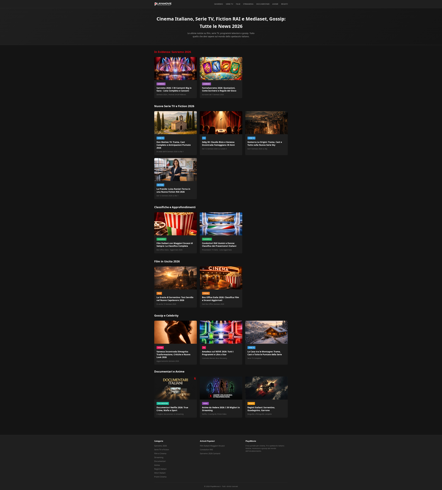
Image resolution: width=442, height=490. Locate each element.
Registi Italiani (160, 469)
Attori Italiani (160, 473)
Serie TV (229, 4)
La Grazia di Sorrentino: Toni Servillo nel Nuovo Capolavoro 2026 (175, 299)
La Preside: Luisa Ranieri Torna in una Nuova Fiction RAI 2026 (173, 190)
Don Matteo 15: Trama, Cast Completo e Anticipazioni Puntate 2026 (174, 145)
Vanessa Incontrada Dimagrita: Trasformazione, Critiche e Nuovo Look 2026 (173, 354)
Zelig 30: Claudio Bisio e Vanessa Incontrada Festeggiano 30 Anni (218, 143)
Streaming (248, 4)
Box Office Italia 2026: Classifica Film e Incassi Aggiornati (220, 299)
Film (238, 4)
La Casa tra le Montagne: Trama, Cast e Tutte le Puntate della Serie (264, 353)
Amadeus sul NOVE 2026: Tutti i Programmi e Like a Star (218, 353)
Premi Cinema (160, 476)
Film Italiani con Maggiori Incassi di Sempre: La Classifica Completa (175, 244)
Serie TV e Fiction (161, 449)
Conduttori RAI (206, 449)
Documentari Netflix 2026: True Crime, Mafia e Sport (172, 409)
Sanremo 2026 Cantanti (210, 453)
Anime (275, 4)
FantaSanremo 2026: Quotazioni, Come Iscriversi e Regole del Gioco (219, 89)
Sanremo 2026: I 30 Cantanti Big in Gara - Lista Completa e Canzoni (174, 89)
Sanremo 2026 (160, 446)
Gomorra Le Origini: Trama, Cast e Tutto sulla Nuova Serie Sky (264, 143)
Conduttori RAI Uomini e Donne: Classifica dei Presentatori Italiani (219, 244)
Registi (284, 4)
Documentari (263, 4)
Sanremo (218, 4)
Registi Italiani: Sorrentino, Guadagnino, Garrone (261, 409)
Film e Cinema (160, 453)
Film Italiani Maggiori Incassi (212, 446)
